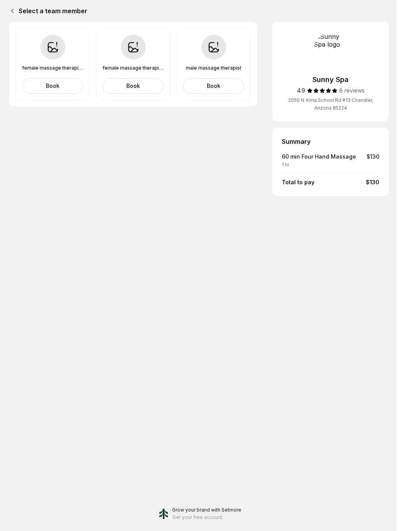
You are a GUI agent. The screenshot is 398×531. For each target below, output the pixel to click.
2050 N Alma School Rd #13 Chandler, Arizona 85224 (330, 104)
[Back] (11, 11)
